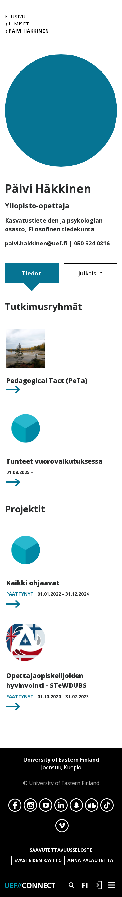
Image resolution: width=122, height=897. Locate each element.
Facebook (15, 806)
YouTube (45, 806)
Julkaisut (90, 273)
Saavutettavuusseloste (61, 850)
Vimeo (62, 827)
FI (85, 884)
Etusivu (15, 16)
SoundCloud (91, 806)
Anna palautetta (90, 860)
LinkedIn (61, 806)
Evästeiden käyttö (38, 860)
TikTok (107, 806)
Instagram (30, 806)
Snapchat (76, 806)
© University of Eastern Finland (61, 771)
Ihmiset (19, 24)
